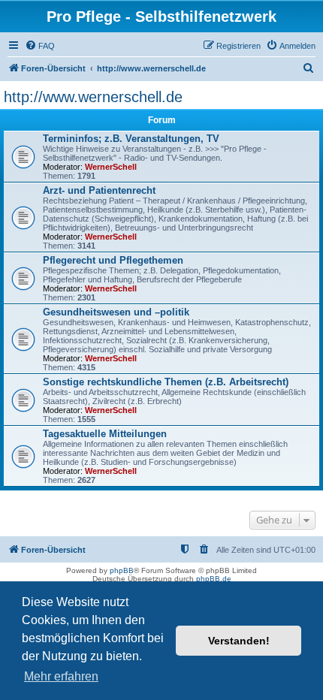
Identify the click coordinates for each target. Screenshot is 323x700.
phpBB (122, 570)
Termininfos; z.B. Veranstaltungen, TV (131, 138)
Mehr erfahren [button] (61, 676)
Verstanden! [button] (239, 641)
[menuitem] (40, 46)
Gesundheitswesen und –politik (116, 312)
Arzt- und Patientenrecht (99, 190)
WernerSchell (111, 166)
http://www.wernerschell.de (93, 97)
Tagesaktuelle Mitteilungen (105, 433)
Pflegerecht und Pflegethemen (113, 260)
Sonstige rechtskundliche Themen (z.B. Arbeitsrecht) (165, 382)
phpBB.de (213, 579)
